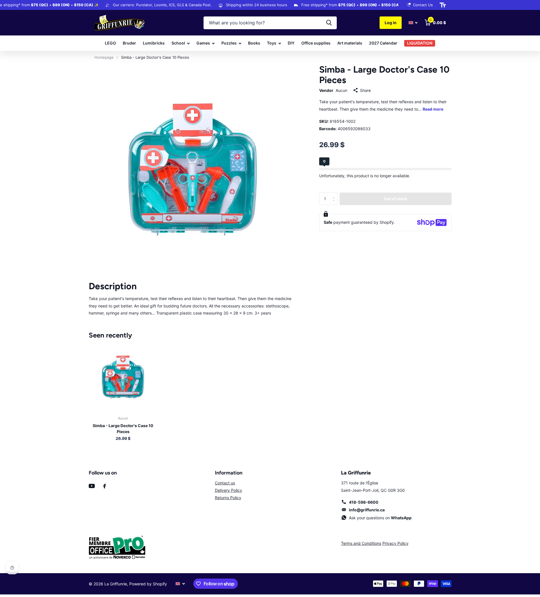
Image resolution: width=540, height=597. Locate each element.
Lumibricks (154, 43)
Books (254, 43)
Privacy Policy (395, 543)
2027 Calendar (383, 43)
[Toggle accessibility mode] (443, 5)
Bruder (129, 43)
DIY (291, 43)
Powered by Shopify (148, 583)
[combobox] (270, 22)
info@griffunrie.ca (367, 509)
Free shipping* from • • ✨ (347, 5)
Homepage (104, 57)
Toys (271, 43)
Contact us (225, 482)
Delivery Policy (228, 490)
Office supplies (316, 43)
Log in (391, 22)
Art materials (349, 43)
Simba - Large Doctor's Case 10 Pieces (123, 428)
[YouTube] (92, 486)
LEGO (110, 43)
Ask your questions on (380, 517)
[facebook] (104, 486)
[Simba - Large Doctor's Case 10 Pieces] (123, 377)
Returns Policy (228, 497)
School (178, 43)
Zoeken (329, 22)
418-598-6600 (363, 502)
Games (203, 43)
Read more (433, 109)
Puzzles (229, 43)
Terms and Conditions (361, 543)
